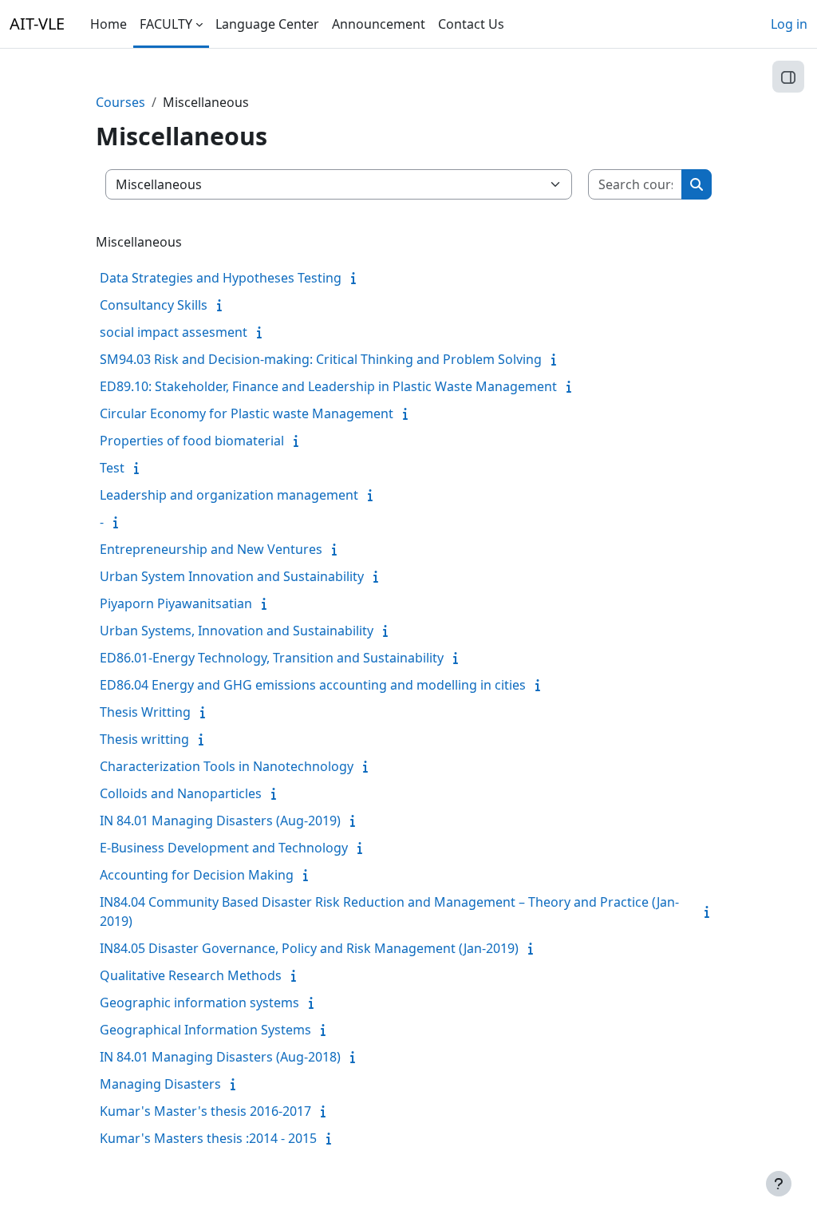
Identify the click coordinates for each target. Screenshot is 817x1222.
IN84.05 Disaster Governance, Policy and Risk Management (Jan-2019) (309, 948)
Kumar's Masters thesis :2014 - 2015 (208, 1138)
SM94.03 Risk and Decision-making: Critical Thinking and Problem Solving (321, 359)
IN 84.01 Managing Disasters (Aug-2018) (220, 1057)
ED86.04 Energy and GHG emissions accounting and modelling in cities (313, 685)
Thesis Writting (145, 712)
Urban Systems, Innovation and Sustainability (236, 630)
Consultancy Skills (153, 305)
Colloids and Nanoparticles (181, 793)
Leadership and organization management (229, 495)
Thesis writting (144, 739)
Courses (120, 102)
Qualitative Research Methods (191, 975)
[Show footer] (778, 1183)
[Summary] (356, 278)
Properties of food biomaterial (192, 440)
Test (112, 468)
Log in (789, 24)
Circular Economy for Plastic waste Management (246, 413)
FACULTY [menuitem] (166, 24)
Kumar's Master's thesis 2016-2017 (205, 1111)
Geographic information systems (199, 1002)
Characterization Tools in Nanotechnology (226, 766)
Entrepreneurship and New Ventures (211, 549)
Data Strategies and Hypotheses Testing (220, 278)
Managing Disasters (160, 1084)
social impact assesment (173, 332)
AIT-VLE (37, 23)
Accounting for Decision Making (197, 875)
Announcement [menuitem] (378, 24)
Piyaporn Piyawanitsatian (176, 603)
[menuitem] (517, 24)
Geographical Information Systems (205, 1029)
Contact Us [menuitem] (471, 24)
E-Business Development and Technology (224, 847)
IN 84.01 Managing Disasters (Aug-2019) (220, 820)
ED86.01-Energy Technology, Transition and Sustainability (272, 657)
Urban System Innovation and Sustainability (232, 576)
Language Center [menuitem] (267, 24)
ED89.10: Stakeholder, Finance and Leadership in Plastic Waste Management (328, 386)
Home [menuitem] (108, 24)
